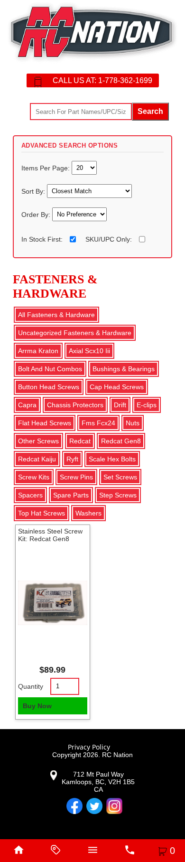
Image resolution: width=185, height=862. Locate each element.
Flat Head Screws (44, 423)
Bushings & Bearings (123, 369)
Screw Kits (33, 477)
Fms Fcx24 (98, 423)
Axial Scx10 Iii (89, 351)
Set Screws (120, 477)
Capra (27, 405)
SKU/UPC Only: (108, 239)
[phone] (129, 850)
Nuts (132, 423)
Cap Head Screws (117, 387)
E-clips (147, 405)
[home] (18, 850)
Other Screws (38, 441)
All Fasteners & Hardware (56, 315)
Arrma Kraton (38, 351)
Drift (120, 405)
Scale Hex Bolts (112, 459)
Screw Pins (76, 477)
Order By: (36, 214)
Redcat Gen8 (121, 441)
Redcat (80, 441)
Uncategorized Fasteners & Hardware (74, 333)
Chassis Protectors (75, 405)
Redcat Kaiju (37, 459)
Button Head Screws (48, 387)
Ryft (72, 459)
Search (150, 111)
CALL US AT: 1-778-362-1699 (102, 80)
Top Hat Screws (41, 513)
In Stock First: (42, 239)
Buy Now (37, 706)
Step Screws (118, 495)
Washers (88, 513)
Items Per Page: (46, 167)
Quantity (30, 686)
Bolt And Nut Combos (50, 369)
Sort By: (34, 191)
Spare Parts (71, 495)
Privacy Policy (89, 746)
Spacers (30, 495)
